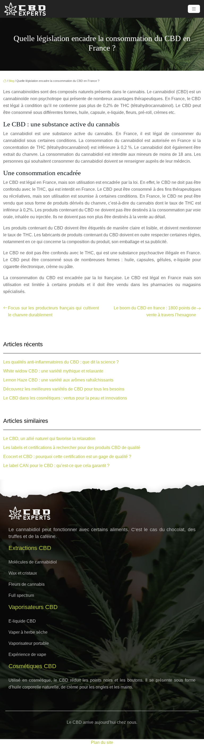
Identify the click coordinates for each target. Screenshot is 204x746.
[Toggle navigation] (194, 9)
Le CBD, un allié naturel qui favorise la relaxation (49, 438)
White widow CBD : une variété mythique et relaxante (53, 371)
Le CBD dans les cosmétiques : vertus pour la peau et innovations (65, 398)
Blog (11, 80)
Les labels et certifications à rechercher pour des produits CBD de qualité (71, 447)
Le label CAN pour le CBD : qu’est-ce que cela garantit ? (56, 465)
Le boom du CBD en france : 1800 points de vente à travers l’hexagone (155, 311)
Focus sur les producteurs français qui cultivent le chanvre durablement (53, 311)
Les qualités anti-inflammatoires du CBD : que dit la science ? (61, 362)
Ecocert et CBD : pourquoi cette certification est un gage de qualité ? (67, 456)
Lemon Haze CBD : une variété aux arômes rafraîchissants (58, 380)
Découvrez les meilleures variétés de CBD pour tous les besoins (63, 389)
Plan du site (102, 742)
